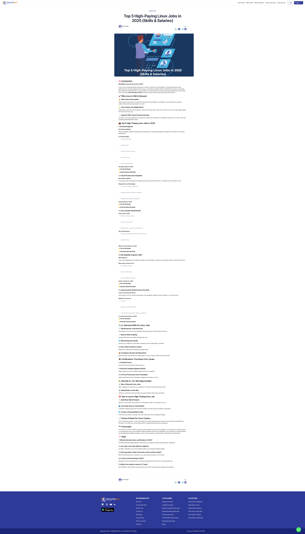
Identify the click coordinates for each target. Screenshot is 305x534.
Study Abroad (281, 3)
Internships (241, 3)
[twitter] (183, 29)
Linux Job (150, 396)
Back (185, 26)
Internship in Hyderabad (195, 518)
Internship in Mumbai (194, 508)
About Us (139, 502)
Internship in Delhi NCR (195, 511)
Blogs (164, 524)
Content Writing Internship (170, 518)
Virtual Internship (270, 3)
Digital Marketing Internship (170, 511)
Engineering (152, 11)
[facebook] (179, 29)
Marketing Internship (168, 521)
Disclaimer (139, 514)
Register (297, 2)
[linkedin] (185, 29)
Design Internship (167, 502)
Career (152, 359)
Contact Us (139, 511)
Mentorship (249, 3)
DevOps (146, 115)
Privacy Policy (140, 518)
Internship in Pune (193, 505)
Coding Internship (167, 505)
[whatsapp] (176, 29)
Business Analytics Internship (171, 508)
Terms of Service (141, 521)
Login (290, 2)
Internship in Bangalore (195, 502)
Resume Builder (259, 3)
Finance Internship (167, 514)
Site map (138, 524)
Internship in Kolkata (194, 514)
